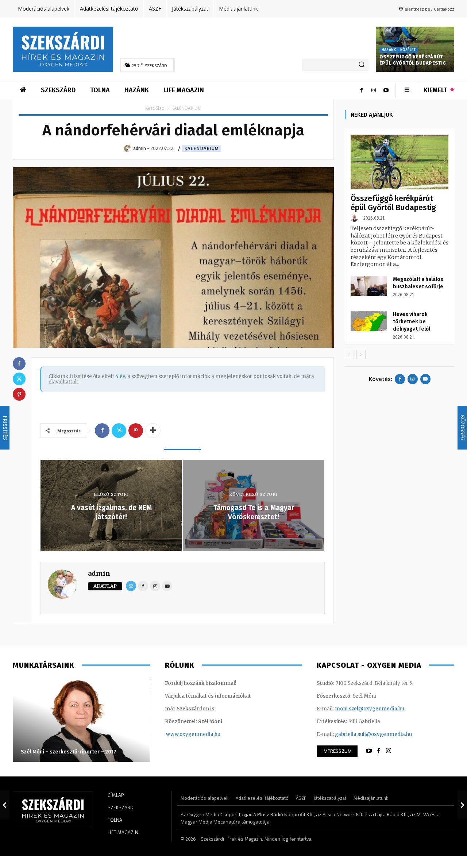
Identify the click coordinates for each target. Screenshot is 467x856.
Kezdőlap (155, 108)
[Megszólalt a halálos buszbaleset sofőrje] (369, 286)
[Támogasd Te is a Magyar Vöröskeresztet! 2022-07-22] (462, 805)
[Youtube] (386, 90)
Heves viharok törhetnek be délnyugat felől (411, 321)
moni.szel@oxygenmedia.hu (369, 709)
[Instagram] (373, 90)
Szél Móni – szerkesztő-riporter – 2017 (68, 752)
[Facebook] (361, 90)
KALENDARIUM (201, 148)
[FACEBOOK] (379, 751)
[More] (153, 430)
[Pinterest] (135, 430)
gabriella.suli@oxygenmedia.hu (373, 734)
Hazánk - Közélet (399, 50)
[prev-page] (349, 354)
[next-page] (361, 354)
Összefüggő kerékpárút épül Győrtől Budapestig (412, 60)
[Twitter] (119, 430)
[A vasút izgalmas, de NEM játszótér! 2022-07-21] (4, 805)
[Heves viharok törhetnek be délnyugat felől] (369, 321)
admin (99, 573)
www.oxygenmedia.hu (193, 734)
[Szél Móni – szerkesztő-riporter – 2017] (81, 720)
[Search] (361, 65)
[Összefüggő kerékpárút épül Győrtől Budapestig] (399, 162)
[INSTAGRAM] (388, 751)
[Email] (131, 586)
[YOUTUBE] (369, 751)
